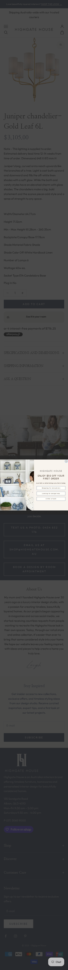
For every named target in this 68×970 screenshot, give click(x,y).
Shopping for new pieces (51, 488)
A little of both (51, 499)
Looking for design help (51, 493)
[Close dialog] (66, 461)
